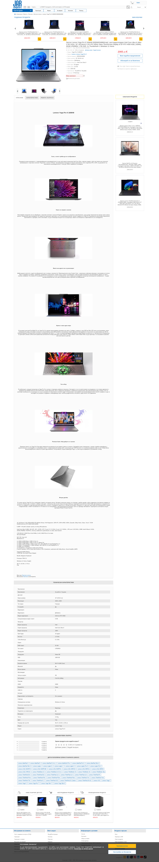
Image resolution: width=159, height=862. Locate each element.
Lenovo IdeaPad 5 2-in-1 (49, 763)
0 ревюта (81, 50)
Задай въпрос (97, 50)
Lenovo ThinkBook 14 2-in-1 (54, 772)
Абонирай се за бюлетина (130, 60)
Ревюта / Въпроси (47, 97)
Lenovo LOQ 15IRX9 (97, 769)
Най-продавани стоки (121, 841)
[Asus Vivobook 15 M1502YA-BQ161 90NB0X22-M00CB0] (80, 807)
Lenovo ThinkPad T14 (83, 777)
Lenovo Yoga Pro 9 (81, 54)
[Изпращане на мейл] (24, 7)
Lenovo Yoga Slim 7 (46, 783)
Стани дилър (84, 840)
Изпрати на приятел (124, 68)
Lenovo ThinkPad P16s (53, 777)
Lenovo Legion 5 (47, 766)
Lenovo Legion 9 (70, 766)
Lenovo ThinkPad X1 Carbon (68, 780)
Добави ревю (88, 50)
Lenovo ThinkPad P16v (68, 777)
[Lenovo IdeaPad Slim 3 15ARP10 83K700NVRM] (61, 807)
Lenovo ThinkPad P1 (94, 774)
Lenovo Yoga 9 (22, 783)
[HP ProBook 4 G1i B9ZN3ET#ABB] (23, 807)
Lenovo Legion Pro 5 (82, 766)
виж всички (137, 17)
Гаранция (17, 836)
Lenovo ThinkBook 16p (98, 772)
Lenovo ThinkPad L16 (81, 774)
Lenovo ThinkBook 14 (38, 772)
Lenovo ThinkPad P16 (39, 777)
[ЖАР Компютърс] (17, 4)
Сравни (135, 68)
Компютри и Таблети (22, 14)
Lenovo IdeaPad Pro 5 (78, 763)
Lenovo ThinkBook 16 (84, 772)
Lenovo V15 (96, 780)
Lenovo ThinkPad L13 (52, 774)
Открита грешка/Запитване (132, 66)
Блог (116, 834)
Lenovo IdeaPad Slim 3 (93, 763)
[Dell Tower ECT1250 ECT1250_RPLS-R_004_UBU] (99, 807)
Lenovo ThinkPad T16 (24, 780)
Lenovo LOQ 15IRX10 (69, 769)
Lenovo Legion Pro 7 (95, 766)
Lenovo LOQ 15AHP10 (24, 769)
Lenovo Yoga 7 (106, 780)
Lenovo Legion (37, 766)
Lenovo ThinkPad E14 (24, 774)
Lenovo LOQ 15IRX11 (84, 769)
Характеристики (32, 97)
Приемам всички (122, 846)
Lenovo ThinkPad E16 (38, 774)
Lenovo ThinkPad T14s (97, 777)
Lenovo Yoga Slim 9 (59, 783)
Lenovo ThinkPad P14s (24, 777)
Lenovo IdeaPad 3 (23, 763)
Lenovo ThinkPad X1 (38, 780)
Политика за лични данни (83, 849)
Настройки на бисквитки (122, 852)
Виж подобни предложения (130, 56)
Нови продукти (119, 839)
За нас (83, 834)
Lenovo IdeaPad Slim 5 (24, 766)
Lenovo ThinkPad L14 (67, 774)
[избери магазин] (28, 7)
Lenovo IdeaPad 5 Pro (64, 763)
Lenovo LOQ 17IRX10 (24, 772)
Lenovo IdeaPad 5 (35, 763)
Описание (19, 97)
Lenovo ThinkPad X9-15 (84, 780)
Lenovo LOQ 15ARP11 (55, 769)
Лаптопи (30, 14)
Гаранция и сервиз (19, 839)
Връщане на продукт (20, 841)
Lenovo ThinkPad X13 (52, 780)
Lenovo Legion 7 (58, 766)
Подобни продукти (22, 17)
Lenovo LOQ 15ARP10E (39, 769)
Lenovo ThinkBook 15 (70, 772)
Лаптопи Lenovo (38, 14)
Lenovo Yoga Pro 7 (34, 783)
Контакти (83, 836)
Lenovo (74, 54)
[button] (15, 28)
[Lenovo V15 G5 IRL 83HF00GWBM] (42, 807)
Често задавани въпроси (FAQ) (22, 834)
